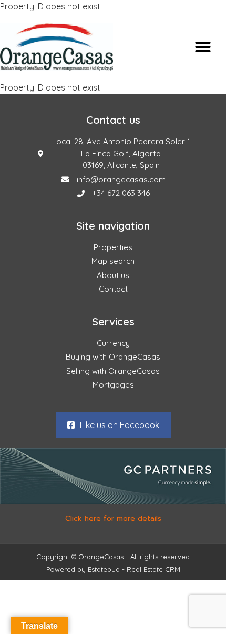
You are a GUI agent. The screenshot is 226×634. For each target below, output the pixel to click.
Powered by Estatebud (83, 569)
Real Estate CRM (153, 569)
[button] (202, 47)
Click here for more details (113, 518)
